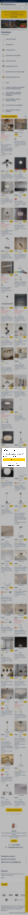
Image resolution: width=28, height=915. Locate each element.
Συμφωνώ (14, 460)
